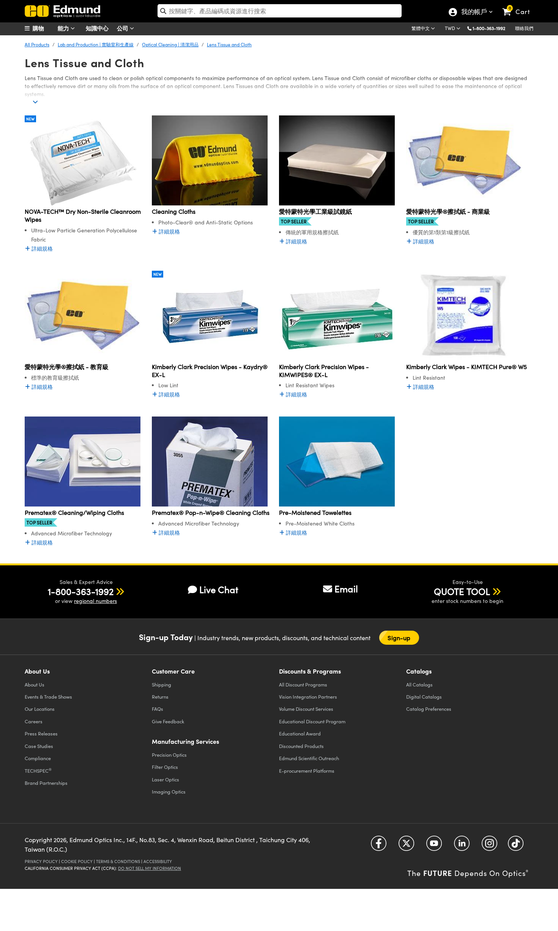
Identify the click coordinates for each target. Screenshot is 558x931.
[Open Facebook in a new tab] (379, 846)
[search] (280, 10)
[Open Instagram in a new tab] (489, 846)
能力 (64, 28)
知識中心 (97, 28)
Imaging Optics (169, 791)
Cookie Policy (77, 861)
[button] (492, 28)
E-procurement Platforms (306, 770)
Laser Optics (165, 779)
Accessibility (157, 861)
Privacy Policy (41, 861)
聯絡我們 (524, 28)
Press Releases (41, 733)
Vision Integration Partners (308, 696)
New (30, 119)
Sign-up (399, 638)
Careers (34, 721)
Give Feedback (168, 721)
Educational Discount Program (312, 721)
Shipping (161, 684)
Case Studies (39, 746)
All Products (37, 44)
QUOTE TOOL (462, 591)
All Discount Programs (303, 684)
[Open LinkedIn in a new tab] (462, 846)
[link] (519, 5)
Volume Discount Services (306, 708)
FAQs (157, 708)
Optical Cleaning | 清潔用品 (170, 44)
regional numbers (95, 600)
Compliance (38, 758)
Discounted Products (301, 746)
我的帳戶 (473, 12)
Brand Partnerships (46, 783)
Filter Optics (165, 767)
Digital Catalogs (424, 696)
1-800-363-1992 (489, 28)
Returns (160, 696)
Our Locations (40, 708)
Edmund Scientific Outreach (309, 758)
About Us (34, 684)
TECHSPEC (38, 770)
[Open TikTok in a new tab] (516, 846)
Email (346, 588)
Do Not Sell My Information (149, 868)
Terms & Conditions (118, 861)
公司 (123, 28)
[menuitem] (44, 28)
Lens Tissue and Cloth (229, 44)
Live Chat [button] (218, 589)
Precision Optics (169, 754)
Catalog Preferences (428, 708)
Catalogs (419, 684)
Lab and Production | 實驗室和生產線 (96, 44)
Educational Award (300, 733)
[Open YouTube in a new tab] (434, 846)
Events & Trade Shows (48, 696)
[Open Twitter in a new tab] (406, 846)
